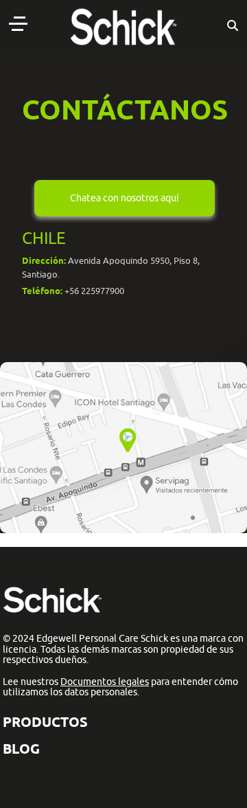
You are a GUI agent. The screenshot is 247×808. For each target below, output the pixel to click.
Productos (45, 722)
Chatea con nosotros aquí (124, 197)
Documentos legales (104, 681)
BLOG (21, 748)
